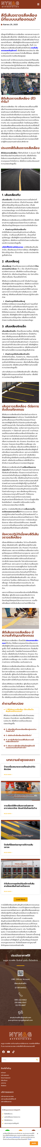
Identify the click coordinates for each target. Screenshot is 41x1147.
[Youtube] (8, 1051)
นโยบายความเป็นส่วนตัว (13, 1137)
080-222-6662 (20, 999)
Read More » (8, 774)
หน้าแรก (3, 1073)
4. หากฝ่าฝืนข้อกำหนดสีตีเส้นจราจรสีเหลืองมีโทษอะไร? (20, 740)
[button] (38, 4)
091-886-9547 (20, 1002)
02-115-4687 (20, 1005)
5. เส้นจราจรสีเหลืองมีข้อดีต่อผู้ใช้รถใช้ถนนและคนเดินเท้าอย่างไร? (20, 746)
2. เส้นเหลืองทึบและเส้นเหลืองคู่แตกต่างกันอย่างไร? (21, 730)
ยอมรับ (34, 1143)
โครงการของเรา (5, 1078)
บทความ (3, 1083)
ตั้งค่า (29, 1139)
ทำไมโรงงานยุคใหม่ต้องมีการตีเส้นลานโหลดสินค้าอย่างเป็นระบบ (19, 885)
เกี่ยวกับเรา (4, 1080)
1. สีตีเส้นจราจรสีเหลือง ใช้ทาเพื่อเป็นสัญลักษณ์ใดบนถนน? (20, 710)
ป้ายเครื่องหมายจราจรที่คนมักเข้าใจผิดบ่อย (19, 768)
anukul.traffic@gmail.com (20, 1017)
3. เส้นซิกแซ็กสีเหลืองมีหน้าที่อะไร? (19, 735)
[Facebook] (3, 1051)
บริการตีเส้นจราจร (6, 1102)
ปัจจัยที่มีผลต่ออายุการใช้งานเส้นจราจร (18, 846)
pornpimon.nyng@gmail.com (20, 1020)
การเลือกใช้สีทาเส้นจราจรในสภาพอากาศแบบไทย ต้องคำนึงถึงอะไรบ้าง (20, 807)
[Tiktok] (13, 1051)
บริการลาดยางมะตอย (7, 1096)
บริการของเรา (5, 1075)
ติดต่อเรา (3, 1086)
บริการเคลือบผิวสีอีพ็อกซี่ (8, 1099)
